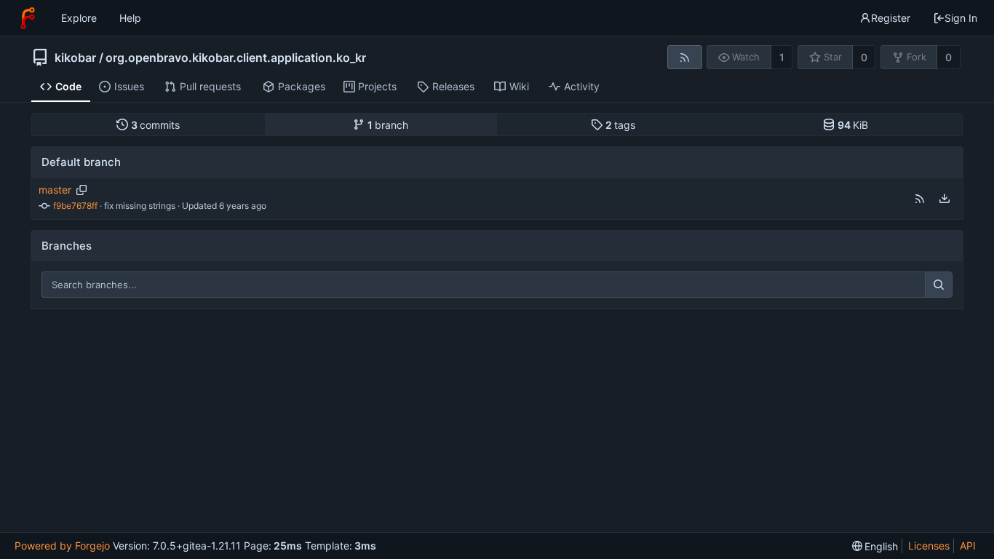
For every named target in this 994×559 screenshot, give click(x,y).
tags (620, 125)
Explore (79, 18)
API (968, 545)
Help (130, 18)
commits (155, 125)
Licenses (929, 545)
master (55, 189)
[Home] (27, 18)
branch (388, 125)
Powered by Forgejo (62, 545)
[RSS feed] (684, 57)
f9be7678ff (75, 205)
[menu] (944, 199)
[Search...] (939, 284)
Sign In (961, 18)
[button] (920, 199)
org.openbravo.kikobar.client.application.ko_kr (236, 57)
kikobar (75, 57)
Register (890, 18)
